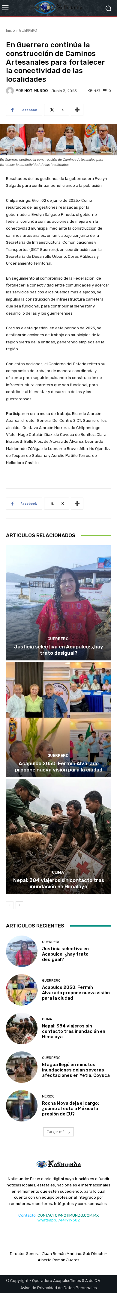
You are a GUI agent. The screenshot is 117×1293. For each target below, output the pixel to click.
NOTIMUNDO (36, 91)
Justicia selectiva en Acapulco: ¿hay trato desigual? (58, 650)
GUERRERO (28, 30)
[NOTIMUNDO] (11, 91)
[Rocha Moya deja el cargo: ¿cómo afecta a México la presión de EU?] (22, 1105)
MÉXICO (48, 1096)
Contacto (27, 1215)
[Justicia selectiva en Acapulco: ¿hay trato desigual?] (58, 602)
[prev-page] (10, 905)
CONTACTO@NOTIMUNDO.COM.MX (68, 1215)
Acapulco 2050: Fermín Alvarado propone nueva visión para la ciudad (58, 766)
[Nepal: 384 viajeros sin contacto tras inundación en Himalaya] (58, 836)
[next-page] (19, 905)
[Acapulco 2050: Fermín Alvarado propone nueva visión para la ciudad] (58, 719)
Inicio (10, 30)
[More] (77, 110)
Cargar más (56, 1131)
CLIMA (58, 872)
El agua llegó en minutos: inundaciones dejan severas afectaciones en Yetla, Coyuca (76, 1070)
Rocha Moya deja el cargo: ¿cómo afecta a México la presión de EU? (70, 1109)
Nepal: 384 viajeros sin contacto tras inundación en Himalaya (58, 883)
